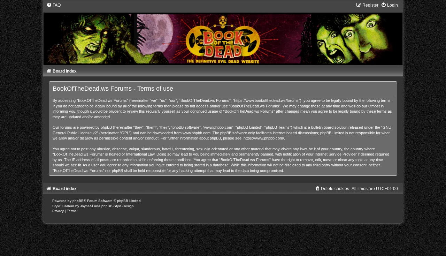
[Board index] (223, 33)
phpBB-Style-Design (117, 206)
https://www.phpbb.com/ (264, 138)
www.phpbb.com (196, 133)
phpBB (78, 201)
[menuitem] (53, 5)
